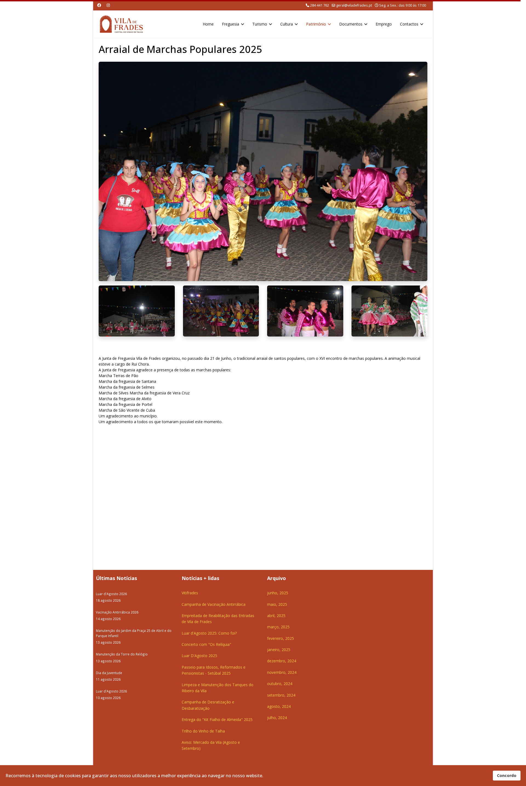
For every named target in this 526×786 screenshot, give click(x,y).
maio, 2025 (277, 604)
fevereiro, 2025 (280, 638)
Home (208, 24)
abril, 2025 (276, 615)
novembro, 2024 (281, 672)
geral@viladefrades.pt (354, 5)
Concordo (506, 775)
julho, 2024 (277, 717)
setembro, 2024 (281, 695)
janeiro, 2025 (278, 649)
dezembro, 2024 (281, 660)
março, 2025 (278, 626)
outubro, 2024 (279, 683)
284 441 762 (319, 5)
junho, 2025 (277, 592)
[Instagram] (108, 5)
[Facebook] (99, 5)
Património (316, 24)
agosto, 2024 (279, 706)
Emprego (384, 24)
